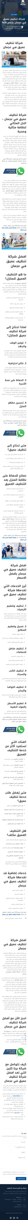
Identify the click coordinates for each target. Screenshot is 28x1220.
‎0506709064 (16, 1096)
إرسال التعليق (21, 1178)
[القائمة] (3, 2)
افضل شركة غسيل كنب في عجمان (14, 538)
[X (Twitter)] (14, 1218)
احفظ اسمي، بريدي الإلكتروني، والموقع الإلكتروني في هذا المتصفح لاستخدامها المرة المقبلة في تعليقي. (14, 1173)
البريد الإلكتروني (20, 1147)
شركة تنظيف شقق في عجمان (11, 914)
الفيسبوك (17, 1112)
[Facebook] (17, 1218)
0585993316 (17, 1207)
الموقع (23, 1152)
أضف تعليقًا (21, 1158)
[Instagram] (11, 1218)
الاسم (23, 1142)
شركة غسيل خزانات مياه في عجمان (14, 228)
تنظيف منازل (14, 14)
